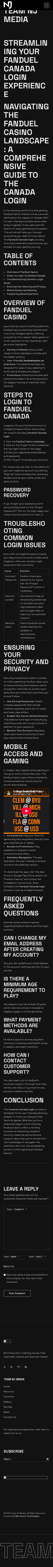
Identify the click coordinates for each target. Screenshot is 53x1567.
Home (7, 1386)
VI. (11, 1366)
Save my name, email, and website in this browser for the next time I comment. (27, 1278)
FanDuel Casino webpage (30, 441)
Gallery (7, 1401)
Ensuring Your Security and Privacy (26, 286)
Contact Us (10, 1417)
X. (5, 1366)
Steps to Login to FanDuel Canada (26, 275)
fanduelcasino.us (33, 360)
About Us (9, 1391)
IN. (26, 1366)
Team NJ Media (18, 1513)
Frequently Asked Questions (22, 293)
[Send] (46, 1459)
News (7, 1412)
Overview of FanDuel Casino (22, 272)
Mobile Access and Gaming (22, 290)
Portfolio (9, 1396)
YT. (18, 1366)
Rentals (8, 1406)
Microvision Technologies (27, 1516)
